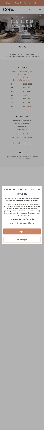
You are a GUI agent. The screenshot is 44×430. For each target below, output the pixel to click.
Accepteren (22, 231)
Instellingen (22, 239)
